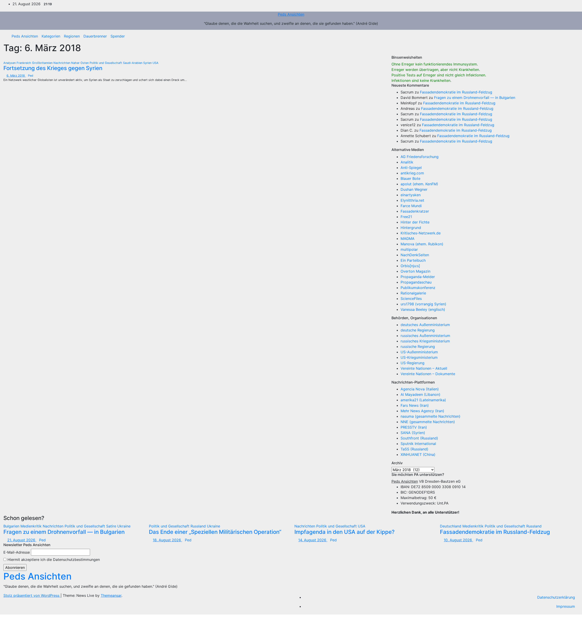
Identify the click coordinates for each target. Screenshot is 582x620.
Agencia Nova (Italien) (420, 389)
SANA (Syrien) (413, 432)
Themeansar (111, 595)
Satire (111, 526)
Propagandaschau (416, 282)
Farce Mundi (411, 205)
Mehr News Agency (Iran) (422, 411)
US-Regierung (412, 363)
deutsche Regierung (418, 330)
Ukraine (123, 526)
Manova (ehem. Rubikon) (422, 244)
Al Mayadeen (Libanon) (420, 394)
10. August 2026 (458, 540)
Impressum (565, 606)
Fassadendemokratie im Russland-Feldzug (456, 92)
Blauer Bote (410, 178)
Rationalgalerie (413, 293)
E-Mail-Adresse (16, 552)
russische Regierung (418, 346)
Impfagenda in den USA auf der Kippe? (344, 532)
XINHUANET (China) (418, 454)
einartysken (411, 195)
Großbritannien (42, 63)
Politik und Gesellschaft (106, 63)
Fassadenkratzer (415, 211)
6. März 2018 (16, 75)
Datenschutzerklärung (556, 597)
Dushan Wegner (414, 189)
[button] (571, 36)
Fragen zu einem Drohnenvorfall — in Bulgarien (474, 97)
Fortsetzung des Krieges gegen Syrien (52, 68)
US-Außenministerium (419, 352)
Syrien (148, 63)
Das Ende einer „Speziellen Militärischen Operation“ (215, 532)
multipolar (409, 249)
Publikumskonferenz (418, 287)
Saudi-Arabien (133, 63)
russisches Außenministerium (425, 335)
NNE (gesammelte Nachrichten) (428, 421)
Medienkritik (31, 526)
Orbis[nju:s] (410, 266)
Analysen (10, 63)
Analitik (407, 162)
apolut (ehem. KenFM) (419, 184)
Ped (30, 75)
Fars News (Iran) (415, 405)
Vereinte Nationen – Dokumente (428, 373)
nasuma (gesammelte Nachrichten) (430, 416)
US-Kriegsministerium (419, 357)
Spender (117, 36)
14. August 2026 (312, 540)
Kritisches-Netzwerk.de (421, 233)
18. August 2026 (167, 540)
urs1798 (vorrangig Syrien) (423, 304)
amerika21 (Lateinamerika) (423, 400)
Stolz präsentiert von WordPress (31, 595)
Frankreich (24, 63)
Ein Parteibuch (413, 260)
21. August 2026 (21, 540)
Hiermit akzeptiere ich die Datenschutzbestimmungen (53, 559)
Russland (199, 526)
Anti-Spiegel (411, 167)
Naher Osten (80, 63)
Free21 (406, 216)
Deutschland (451, 526)
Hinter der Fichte (415, 222)
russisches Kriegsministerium (425, 341)
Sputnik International (418, 443)
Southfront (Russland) (419, 438)
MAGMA (407, 238)
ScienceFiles (411, 298)
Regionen (72, 36)
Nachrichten (62, 63)
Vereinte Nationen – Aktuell (424, 368)
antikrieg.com (412, 173)
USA (155, 63)
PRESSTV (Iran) (414, 427)
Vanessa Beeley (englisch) (423, 309)
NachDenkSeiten (415, 255)
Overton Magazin (415, 271)
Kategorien (51, 36)
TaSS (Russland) (414, 449)
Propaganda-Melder (418, 276)
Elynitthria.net (412, 200)
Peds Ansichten (291, 14)
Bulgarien (11, 526)
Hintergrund (411, 227)
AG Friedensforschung (420, 156)
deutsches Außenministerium (425, 324)
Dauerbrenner (95, 36)
